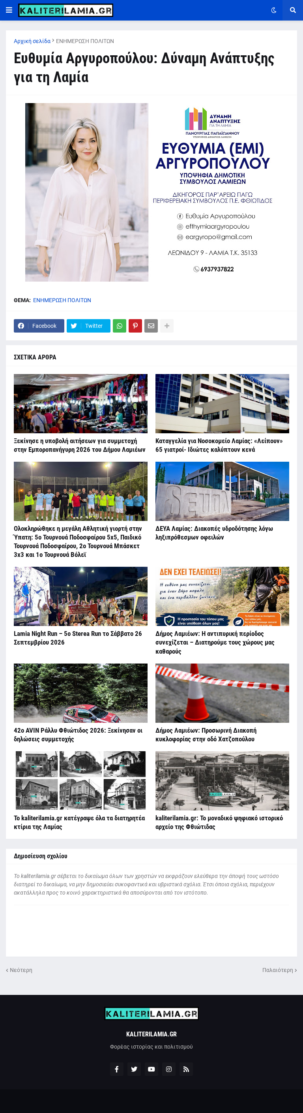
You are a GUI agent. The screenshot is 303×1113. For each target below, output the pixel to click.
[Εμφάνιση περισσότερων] (167, 326)
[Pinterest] (135, 326)
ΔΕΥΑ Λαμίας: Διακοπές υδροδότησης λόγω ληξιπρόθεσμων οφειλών (214, 533)
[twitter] (134, 1069)
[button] (9, 10)
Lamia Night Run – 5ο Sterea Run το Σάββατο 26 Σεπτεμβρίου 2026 (78, 638)
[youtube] (151, 1069)
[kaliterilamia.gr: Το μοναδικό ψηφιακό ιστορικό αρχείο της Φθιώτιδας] (222, 780)
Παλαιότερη (277, 970)
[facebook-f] (116, 1069)
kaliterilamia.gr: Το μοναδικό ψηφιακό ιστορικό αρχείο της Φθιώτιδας (219, 822)
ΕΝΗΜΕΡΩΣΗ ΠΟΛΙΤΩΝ (85, 41)
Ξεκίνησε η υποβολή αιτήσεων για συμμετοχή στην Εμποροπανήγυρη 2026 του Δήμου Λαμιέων (80, 445)
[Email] (151, 326)
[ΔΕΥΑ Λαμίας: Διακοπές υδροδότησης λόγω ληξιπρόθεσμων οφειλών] (222, 491)
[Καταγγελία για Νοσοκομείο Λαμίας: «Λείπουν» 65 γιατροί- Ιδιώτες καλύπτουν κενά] (222, 403)
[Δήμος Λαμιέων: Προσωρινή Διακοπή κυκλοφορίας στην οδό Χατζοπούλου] (222, 693)
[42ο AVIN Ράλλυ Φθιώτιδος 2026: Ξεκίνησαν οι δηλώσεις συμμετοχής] (81, 693)
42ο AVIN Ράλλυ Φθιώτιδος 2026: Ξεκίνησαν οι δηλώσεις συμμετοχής (78, 734)
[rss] (186, 1069)
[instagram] (169, 1069)
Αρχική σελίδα (32, 41)
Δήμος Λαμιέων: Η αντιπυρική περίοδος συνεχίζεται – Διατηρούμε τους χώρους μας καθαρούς (215, 642)
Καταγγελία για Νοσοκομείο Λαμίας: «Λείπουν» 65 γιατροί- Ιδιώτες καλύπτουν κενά (219, 445)
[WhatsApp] (119, 326)
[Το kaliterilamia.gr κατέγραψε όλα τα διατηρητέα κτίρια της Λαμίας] (81, 780)
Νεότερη (21, 970)
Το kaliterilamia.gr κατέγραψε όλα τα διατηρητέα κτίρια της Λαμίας (79, 822)
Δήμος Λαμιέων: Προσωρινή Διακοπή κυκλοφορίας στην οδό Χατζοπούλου (205, 734)
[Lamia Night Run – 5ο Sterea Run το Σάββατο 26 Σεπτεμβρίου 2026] (81, 596)
